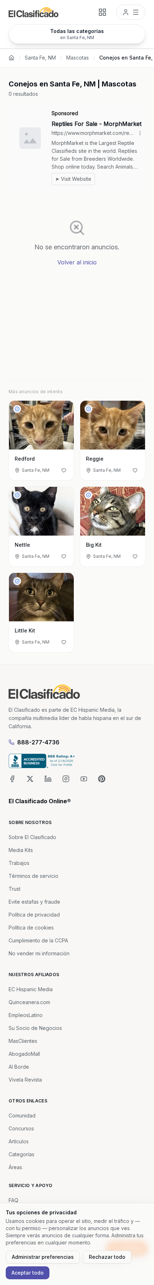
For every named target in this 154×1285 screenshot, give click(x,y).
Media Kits (21, 850)
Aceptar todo (27, 1273)
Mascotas (77, 58)
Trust (14, 889)
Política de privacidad (34, 915)
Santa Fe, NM (40, 58)
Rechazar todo (107, 1257)
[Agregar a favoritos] (63, 470)
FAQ (13, 1200)
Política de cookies (31, 927)
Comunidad (22, 1115)
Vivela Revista (25, 1080)
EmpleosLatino (26, 1015)
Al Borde (19, 1067)
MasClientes (23, 1041)
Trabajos (19, 863)
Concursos (21, 1128)
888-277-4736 (38, 742)
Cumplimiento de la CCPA (38, 940)
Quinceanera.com (29, 1002)
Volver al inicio (77, 262)
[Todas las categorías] (102, 12)
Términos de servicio (33, 876)
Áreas (15, 1167)
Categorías (21, 1154)
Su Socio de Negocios (35, 1028)
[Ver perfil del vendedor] (17, 409)
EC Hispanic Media (31, 989)
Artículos (19, 1141)
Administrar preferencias (43, 1257)
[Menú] (130, 12)
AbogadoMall (24, 1054)
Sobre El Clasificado (32, 837)
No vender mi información (39, 953)
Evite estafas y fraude (34, 902)
